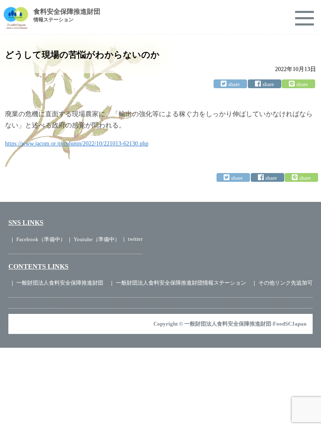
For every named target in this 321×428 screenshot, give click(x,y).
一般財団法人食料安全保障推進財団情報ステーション (181, 283)
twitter (135, 239)
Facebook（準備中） (41, 239)
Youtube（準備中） (97, 239)
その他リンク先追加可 (285, 283)
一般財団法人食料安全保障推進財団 (59, 283)
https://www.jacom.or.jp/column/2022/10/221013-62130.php (76, 143)
